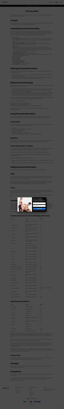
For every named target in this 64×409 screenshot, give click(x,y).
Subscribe (39, 208)
